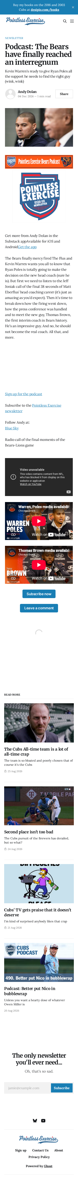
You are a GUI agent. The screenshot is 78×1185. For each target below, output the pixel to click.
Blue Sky (12, 428)
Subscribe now (39, 594)
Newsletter (14, 38)
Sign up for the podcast (23, 394)
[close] (73, 7)
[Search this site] (65, 21)
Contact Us (40, 1150)
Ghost (48, 1166)
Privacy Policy (39, 1157)
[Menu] (72, 21)
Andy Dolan (27, 92)
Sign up (20, 1150)
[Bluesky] (35, 1121)
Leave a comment (39, 608)
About (58, 1150)
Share (64, 94)
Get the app (27, 247)
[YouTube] (43, 1121)
